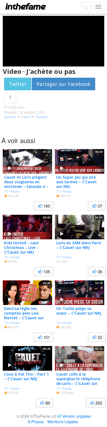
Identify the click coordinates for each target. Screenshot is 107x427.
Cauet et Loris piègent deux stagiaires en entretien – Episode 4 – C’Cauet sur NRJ (26, 184)
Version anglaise (76, 416)
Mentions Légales (62, 421)
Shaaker (41, 117)
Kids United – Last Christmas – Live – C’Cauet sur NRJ (21, 247)
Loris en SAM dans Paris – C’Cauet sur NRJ (78, 245)
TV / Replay (12, 191)
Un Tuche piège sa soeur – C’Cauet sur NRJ (78, 311)
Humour (10, 117)
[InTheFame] (25, 6)
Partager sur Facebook (63, 84)
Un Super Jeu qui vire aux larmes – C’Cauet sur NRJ (76, 182)
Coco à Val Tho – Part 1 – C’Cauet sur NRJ (26, 376)
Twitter (18, 84)
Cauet (25, 117)
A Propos (36, 421)
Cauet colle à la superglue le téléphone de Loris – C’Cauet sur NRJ (78, 380)
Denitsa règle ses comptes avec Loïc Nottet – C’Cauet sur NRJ (24, 315)
